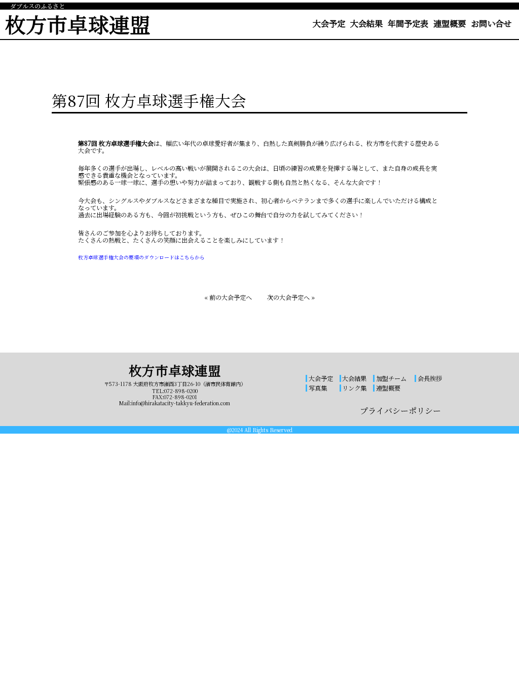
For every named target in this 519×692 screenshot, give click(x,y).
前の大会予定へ (230, 297)
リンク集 (354, 388)
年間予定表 (408, 23)
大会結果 (366, 23)
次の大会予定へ (288, 297)
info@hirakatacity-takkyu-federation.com (180, 403)
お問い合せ (491, 23)
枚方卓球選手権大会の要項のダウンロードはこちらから (141, 257)
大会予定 (329, 23)
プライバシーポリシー (400, 410)
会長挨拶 (430, 378)
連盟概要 (449, 23)
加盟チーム (391, 378)
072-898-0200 (181, 391)
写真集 (318, 388)
